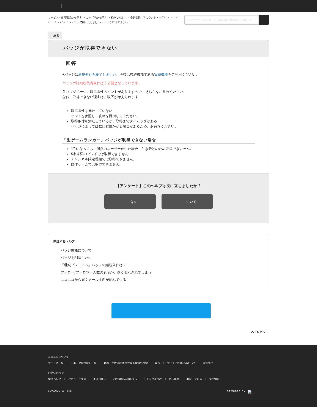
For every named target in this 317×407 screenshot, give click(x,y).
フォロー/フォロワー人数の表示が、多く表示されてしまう (106, 272)
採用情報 (214, 378)
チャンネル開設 (153, 378)
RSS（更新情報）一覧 (84, 362)
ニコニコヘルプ (88, 6)
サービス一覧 (56, 362)
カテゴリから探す (96, 17)
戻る (56, 35)
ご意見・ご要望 (77, 378)
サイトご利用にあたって (181, 362)
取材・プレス (194, 378)
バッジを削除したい (76, 257)
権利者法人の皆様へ (125, 378)
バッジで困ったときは (85, 22)
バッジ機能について (76, 250)
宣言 (157, 362)
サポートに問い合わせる (161, 311)
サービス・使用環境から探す (65, 17)
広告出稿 (174, 378)
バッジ (64, 22)
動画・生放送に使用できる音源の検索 (126, 362)
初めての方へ (118, 17)
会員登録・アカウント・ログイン (149, 17)
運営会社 (208, 362)
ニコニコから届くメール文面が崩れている (93, 279)
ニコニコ (54, 6)
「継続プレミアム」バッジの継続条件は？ (93, 265)
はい (134, 201)
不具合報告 (99, 378)
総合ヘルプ (54, 378)
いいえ (191, 201)
